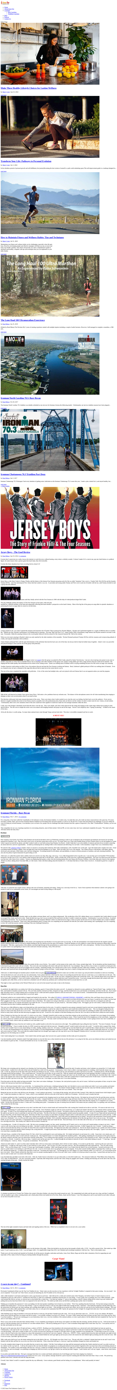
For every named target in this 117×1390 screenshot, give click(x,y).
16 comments (22, 817)
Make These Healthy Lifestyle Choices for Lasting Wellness (28, 88)
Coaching (7, 10)
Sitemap (6, 1375)
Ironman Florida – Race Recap (15, 813)
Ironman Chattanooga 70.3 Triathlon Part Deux (23, 474)
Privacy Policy (8, 1377)
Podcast (6, 17)
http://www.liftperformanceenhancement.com (14, 1355)
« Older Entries (5, 486)
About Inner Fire (9, 9)
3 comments (22, 1288)
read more (3, 95)
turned (39, 660)
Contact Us (7, 19)
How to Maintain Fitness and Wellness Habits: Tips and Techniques (32, 237)
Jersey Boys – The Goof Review (15, 552)
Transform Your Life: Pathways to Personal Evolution (26, 161)
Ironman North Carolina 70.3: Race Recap (21, 398)
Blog (5, 15)
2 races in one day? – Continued (16, 1284)
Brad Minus (6, 324)
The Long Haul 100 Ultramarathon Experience (23, 320)
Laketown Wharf (16, 848)
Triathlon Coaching (13, 14)
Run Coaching (12, 12)
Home (6, 7)
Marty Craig (6, 92)
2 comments (22, 556)
